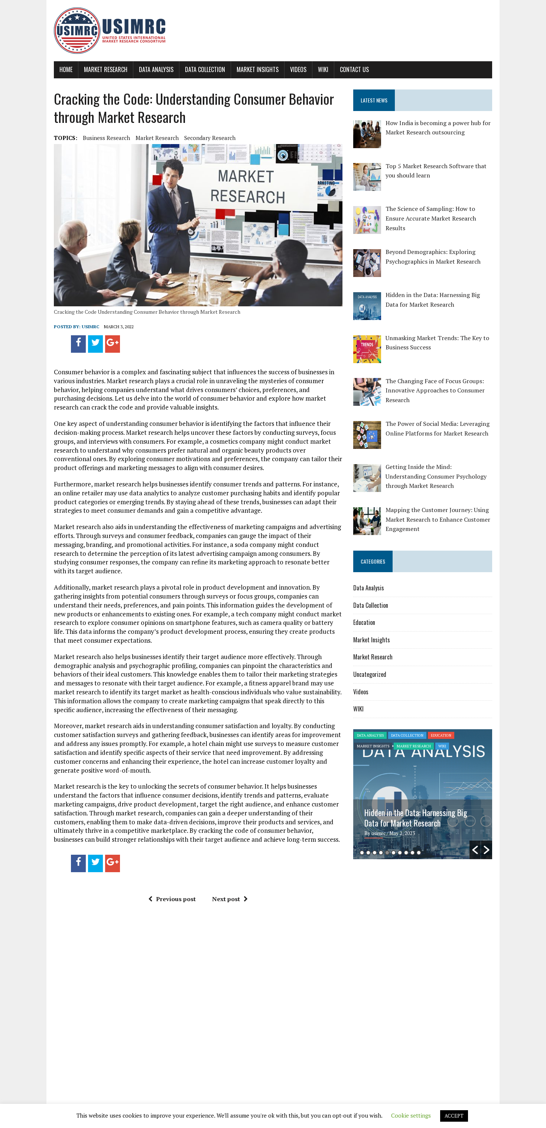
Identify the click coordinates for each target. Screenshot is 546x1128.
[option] (422, 794)
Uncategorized (369, 674)
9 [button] (412, 852)
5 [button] (387, 852)
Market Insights (258, 69)
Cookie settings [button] (411, 1115)
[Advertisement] (415, 922)
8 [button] (406, 852)
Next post (226, 899)
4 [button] (380, 852)
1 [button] (362, 852)
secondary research (209, 137)
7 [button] (399, 852)
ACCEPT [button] (454, 1115)
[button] (475, 850)
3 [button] (374, 852)
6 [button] (393, 852)
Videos (298, 69)
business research (106, 137)
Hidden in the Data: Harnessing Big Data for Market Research (415, 817)
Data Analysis (156, 69)
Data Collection (205, 69)
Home (65, 69)
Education (364, 622)
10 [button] (418, 852)
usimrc (90, 326)
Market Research (105, 69)
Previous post (176, 899)
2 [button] (368, 852)
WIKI (323, 69)
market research (157, 137)
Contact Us (354, 69)
